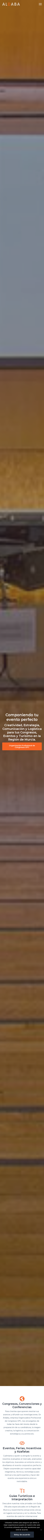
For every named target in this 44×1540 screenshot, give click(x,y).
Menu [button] (37, 4)
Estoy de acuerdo (22, 1534)
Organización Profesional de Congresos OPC (22, 746)
